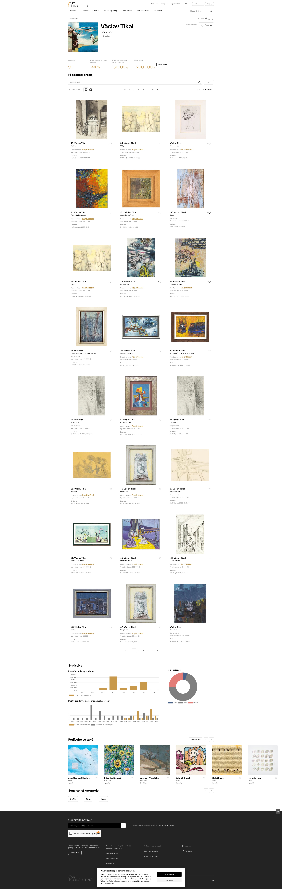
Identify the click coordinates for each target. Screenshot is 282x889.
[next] (152, 89)
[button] (278, 811)
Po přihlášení (88, 149)
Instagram (188, 846)
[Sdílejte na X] (209, 18)
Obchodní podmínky (151, 856)
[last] (157, 89)
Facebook (188, 851)
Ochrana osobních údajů (152, 846)
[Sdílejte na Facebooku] (206, 18)
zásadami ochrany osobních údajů (162, 825)
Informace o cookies (151, 851)
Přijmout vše (169, 874)
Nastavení (169, 880)
